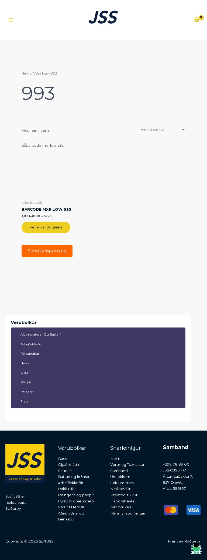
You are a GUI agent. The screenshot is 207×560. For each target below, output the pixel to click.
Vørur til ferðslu (71, 507)
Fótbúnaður (29, 353)
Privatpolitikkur (123, 495)
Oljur (24, 373)
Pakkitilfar (67, 489)
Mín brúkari (120, 507)
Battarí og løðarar (73, 476)
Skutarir (65, 471)
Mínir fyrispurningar (127, 513)
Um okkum (120, 476)
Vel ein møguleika (46, 227)
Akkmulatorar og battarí (40, 334)
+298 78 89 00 (176, 464)
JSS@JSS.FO (174, 470)
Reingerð (27, 392)
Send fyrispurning (47, 250)
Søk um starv (122, 483)
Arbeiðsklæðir (70, 483)
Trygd (25, 401)
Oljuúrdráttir (69, 464)
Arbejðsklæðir (31, 344)
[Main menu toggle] (10, 20)
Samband (119, 471)
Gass (62, 458)
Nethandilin (121, 489)
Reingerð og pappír (76, 495)
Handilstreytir (122, 501)
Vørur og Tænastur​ (127, 464)
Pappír (25, 382)
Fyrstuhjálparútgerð (76, 501)
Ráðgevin (193, 541)
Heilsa (24, 363)
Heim (26, 73)
